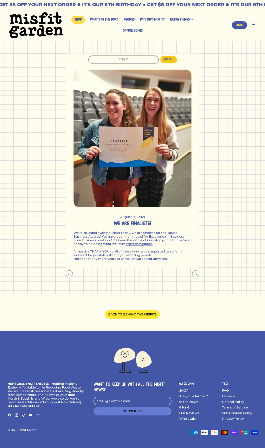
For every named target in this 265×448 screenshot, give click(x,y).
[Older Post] (69, 273)
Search (168, 59)
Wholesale (187, 418)
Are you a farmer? (193, 396)
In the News (188, 402)
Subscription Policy (237, 413)
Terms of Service (235, 407)
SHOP (184, 390)
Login (239, 25)
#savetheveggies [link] (139, 244)
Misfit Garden (28, 430)
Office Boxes (133, 30)
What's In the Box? (104, 19)
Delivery (228, 396)
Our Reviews (189, 413)
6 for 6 (184, 407)
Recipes (129, 19)
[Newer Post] (195, 273)
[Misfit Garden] (132, 360)
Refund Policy (233, 402)
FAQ (225, 390)
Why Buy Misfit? (152, 19)
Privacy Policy (233, 418)
